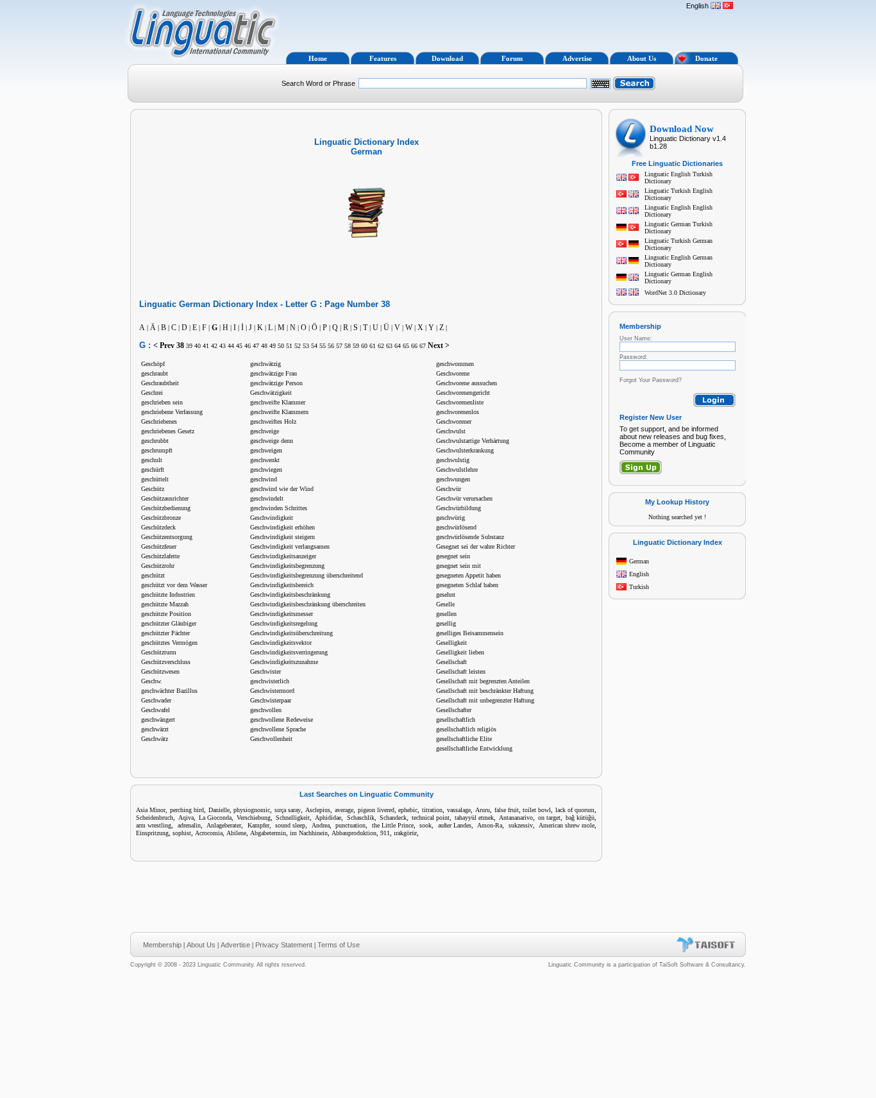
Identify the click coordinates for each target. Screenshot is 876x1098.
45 (239, 345)
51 (289, 345)
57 (339, 345)
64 (397, 345)
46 (247, 345)
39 (189, 345)
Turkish (639, 586)
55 (322, 345)
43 (222, 345)
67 (422, 345)
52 (297, 345)
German (639, 561)
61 (372, 345)
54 (314, 345)
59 (356, 345)
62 (381, 345)
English (639, 574)
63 (389, 345)
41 (206, 345)
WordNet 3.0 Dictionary (675, 292)
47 (256, 345)
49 (272, 345)
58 (347, 345)
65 (406, 345)
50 (281, 345)
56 (331, 345)
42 (214, 345)
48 (264, 345)
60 (364, 345)
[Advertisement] (482, 24)
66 (414, 345)
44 (231, 345)
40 (197, 345)
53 (306, 345)
